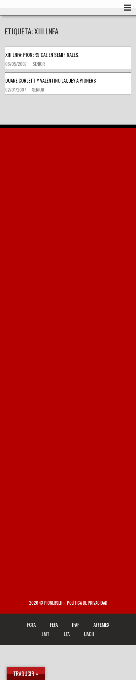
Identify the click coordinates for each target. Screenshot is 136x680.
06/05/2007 (16, 63)
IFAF (75, 624)
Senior (39, 63)
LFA (67, 633)
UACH (89, 633)
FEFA (54, 624)
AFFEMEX (101, 624)
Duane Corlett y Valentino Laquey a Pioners (50, 80)
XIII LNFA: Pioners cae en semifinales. (42, 54)
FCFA (31, 624)
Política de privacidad (87, 603)
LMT (46, 633)
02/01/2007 (16, 89)
